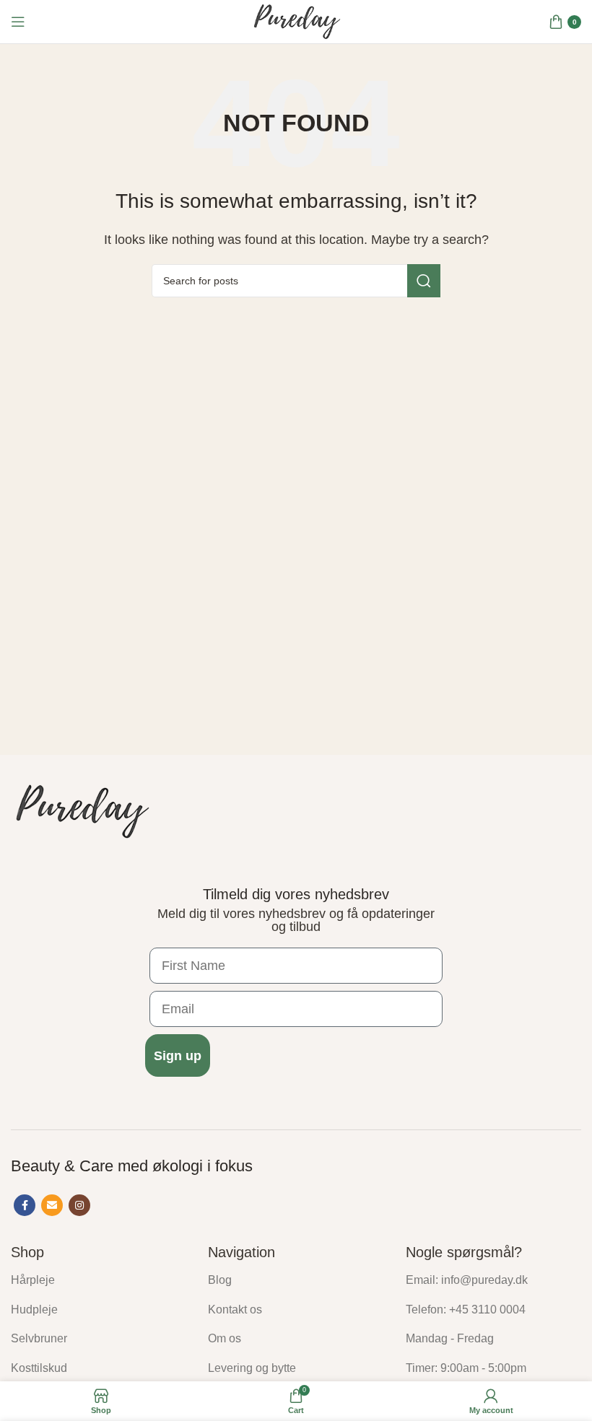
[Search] (423, 280)
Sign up (177, 1056)
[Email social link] (52, 1205)
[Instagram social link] (79, 1205)
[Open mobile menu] (18, 21)
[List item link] (98, 1280)
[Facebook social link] (24, 1205)
